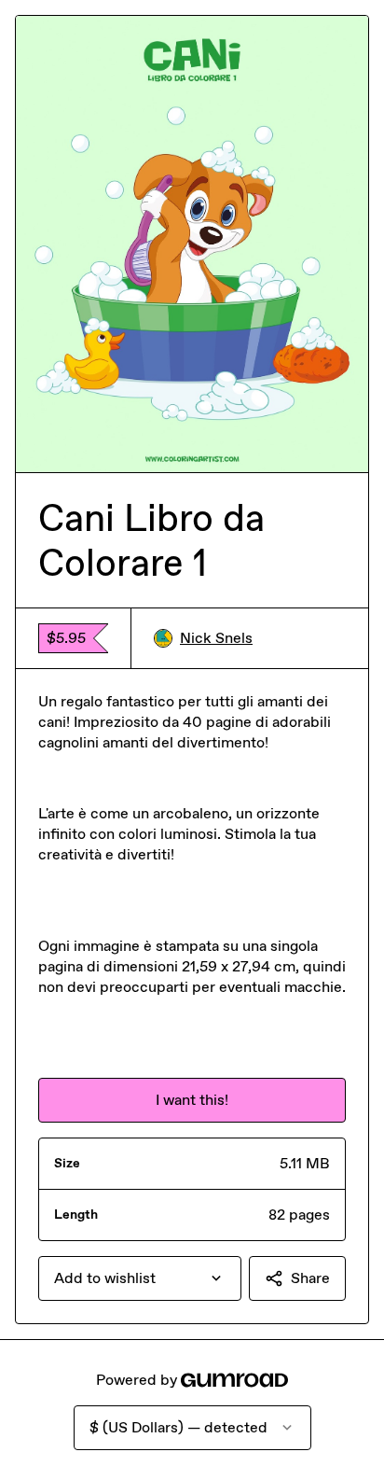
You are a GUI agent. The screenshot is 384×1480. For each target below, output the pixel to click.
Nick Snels (216, 638)
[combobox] (139, 1278)
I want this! (192, 1100)
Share (310, 1278)
